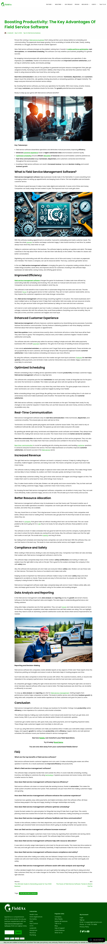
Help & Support (60, 928)
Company (58, 917)
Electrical (33, 933)
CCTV (31, 926)
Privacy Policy (84, 927)
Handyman (33, 930)
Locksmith (33, 928)
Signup (82, 920)
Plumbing (33, 935)
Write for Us (58, 933)
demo (20, 926)
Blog (56, 926)
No (102, 942)
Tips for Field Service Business (31, 33)
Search (18, 932)
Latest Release (60, 930)
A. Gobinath (10, 33)
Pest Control (34, 923)
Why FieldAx (59, 919)
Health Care (34, 914)
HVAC (31, 921)
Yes (100, 942)
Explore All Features (61, 921)
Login (81, 918)
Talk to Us (58, 923)
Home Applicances (36, 917)
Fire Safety (33, 919)
